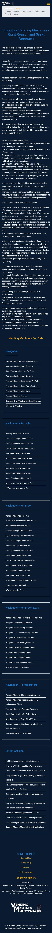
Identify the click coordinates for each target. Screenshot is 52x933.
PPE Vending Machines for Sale (18, 488)
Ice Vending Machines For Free (17, 585)
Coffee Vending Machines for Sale (19, 478)
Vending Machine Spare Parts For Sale (22, 386)
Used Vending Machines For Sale (20, 371)
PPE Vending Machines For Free (18, 546)
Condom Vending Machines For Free (19, 541)
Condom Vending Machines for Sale (19, 439)
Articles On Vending (14, 406)
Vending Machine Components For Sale (22, 381)
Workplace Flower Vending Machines (19, 662)
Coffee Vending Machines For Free (19, 531)
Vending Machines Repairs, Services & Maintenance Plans (22, 702)
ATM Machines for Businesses (17, 667)
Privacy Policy (26, 863)
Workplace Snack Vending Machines (19, 628)
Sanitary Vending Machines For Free (19, 551)
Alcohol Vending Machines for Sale (19, 458)
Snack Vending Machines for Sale (18, 473)
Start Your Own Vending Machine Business (23, 401)
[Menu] (48, 3)
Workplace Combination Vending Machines (22, 633)
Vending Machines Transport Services (22, 709)
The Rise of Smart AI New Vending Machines (25, 818)
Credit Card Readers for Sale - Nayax (21, 714)
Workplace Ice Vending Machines (18, 657)
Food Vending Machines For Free (18, 575)
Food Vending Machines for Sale (18, 453)
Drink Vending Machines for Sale (18, 468)
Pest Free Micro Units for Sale (18, 733)
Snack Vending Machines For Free (18, 555)
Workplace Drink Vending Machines (19, 623)
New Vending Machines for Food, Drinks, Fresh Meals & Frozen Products (25, 787)
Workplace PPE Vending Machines (18, 652)
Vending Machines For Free (17, 516)
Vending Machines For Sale (26, 338)
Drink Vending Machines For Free (18, 526)
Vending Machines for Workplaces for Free (24, 618)
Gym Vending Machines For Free (18, 570)
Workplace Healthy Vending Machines (20, 638)
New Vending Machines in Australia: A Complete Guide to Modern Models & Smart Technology (26, 825)
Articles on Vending (26, 872)
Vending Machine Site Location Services (23, 695)
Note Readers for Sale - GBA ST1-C (21, 719)
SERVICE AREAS (26, 878)
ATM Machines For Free (14, 590)
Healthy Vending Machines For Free (19, 565)
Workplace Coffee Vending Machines (20, 643)
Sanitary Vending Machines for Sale (19, 443)
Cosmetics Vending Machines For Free (20, 560)
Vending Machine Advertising (18, 391)
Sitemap (26, 867)
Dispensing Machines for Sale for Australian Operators (24, 796)
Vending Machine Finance (16, 396)
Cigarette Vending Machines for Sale (19, 483)
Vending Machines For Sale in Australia (22, 361)
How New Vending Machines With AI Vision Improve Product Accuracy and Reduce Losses (25, 768)
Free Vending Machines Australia (19, 376)
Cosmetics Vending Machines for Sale (20, 448)
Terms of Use (26, 858)
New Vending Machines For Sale (19, 366)
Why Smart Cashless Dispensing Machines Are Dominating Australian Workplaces (25, 805)
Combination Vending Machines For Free (21, 521)
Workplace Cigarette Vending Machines (20, 647)
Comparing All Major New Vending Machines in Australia (25, 777)
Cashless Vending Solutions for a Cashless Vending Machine (24, 726)
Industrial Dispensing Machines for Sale (22, 813)
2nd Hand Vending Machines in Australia (22, 761)
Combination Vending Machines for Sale (21, 463)
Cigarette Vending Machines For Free (20, 536)
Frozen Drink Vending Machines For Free (21, 580)
